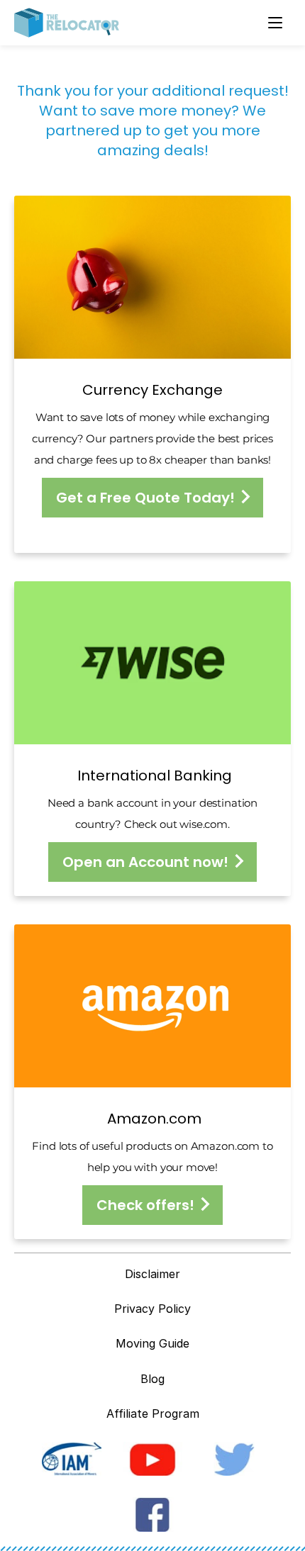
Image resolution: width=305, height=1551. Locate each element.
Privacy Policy (152, 1308)
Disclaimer (152, 1274)
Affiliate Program (152, 1413)
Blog (152, 1379)
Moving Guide (152, 1343)
